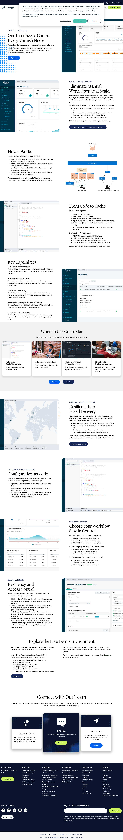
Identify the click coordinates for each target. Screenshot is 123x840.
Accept (80, 21)
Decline (94, 21)
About (104, 7)
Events (105, 779)
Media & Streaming (68, 775)
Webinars (85, 784)
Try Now (54, 382)
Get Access (16, 676)
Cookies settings (65, 21)
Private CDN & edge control (50, 786)
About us (105, 773)
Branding (61, 834)
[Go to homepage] (8, 9)
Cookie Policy (91, 11)
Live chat (68, 382)
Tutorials (85, 777)
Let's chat (61, 742)
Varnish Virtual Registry (28, 773)
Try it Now (14, 58)
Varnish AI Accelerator (28, 782)
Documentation (86, 773)
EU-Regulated (66, 782)
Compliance (106, 793)
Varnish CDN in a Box (28, 779)
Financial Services (67, 779)
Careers (105, 782)
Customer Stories (87, 779)
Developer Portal (116, 3)
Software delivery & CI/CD (50, 770)
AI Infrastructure (67, 773)
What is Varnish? (108, 770)
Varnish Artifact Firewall (29, 770)
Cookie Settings (45, 834)
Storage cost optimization (49, 789)
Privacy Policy (107, 786)
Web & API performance (49, 777)
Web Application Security (49, 795)
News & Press (107, 777)
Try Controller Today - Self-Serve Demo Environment (87, 127)
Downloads (85, 775)
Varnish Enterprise (27, 784)
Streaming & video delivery (50, 775)
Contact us (107, 655)
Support (108, 3)
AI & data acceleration (48, 773)
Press (54, 834)
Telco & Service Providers (70, 777)
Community (85, 791)
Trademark (106, 791)
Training (84, 786)
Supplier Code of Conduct (110, 795)
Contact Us (106, 784)
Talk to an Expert (114, 7)
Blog (83, 782)
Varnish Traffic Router (77, 444)
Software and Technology (70, 770)
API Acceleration (47, 779)
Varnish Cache (86, 793)
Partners (105, 775)
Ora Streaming (26, 775)
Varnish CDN (25, 777)
